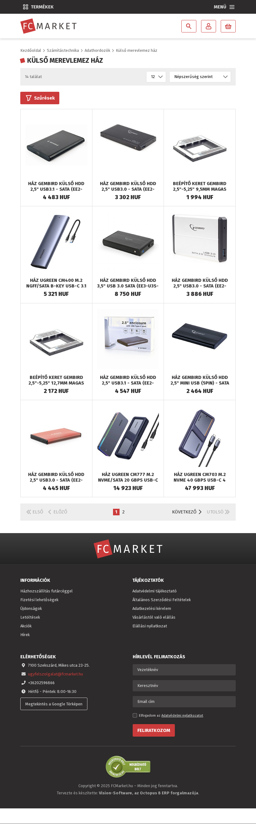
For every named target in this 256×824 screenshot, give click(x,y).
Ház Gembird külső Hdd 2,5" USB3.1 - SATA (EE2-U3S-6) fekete (56, 189)
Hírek (25, 634)
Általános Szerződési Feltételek (161, 599)
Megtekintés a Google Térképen (53, 704)
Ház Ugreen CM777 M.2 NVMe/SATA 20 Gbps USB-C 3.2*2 (128, 480)
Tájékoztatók (148, 580)
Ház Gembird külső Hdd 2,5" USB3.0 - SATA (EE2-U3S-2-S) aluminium (200, 285)
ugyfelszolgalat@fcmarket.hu (55, 674)
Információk (35, 580)
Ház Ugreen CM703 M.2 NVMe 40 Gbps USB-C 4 (200, 477)
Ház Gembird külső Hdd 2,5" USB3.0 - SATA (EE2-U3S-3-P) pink (56, 480)
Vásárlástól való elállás (153, 617)
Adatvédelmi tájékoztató (154, 591)
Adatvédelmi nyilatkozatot (182, 716)
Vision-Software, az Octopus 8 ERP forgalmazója (148, 793)
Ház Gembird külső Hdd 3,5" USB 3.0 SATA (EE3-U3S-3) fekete (128, 285)
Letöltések (30, 617)
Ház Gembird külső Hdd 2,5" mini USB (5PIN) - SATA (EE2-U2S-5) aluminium (199, 383)
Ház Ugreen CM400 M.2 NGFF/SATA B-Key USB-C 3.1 (56, 283)
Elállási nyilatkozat (149, 626)
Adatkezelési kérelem (151, 608)
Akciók (26, 626)
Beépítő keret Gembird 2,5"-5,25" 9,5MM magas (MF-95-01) (199, 189)
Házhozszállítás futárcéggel (46, 591)
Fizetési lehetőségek (39, 599)
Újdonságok (31, 608)
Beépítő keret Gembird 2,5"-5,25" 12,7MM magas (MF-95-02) (56, 383)
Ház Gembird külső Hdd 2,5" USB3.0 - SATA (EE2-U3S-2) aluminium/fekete (128, 189)
